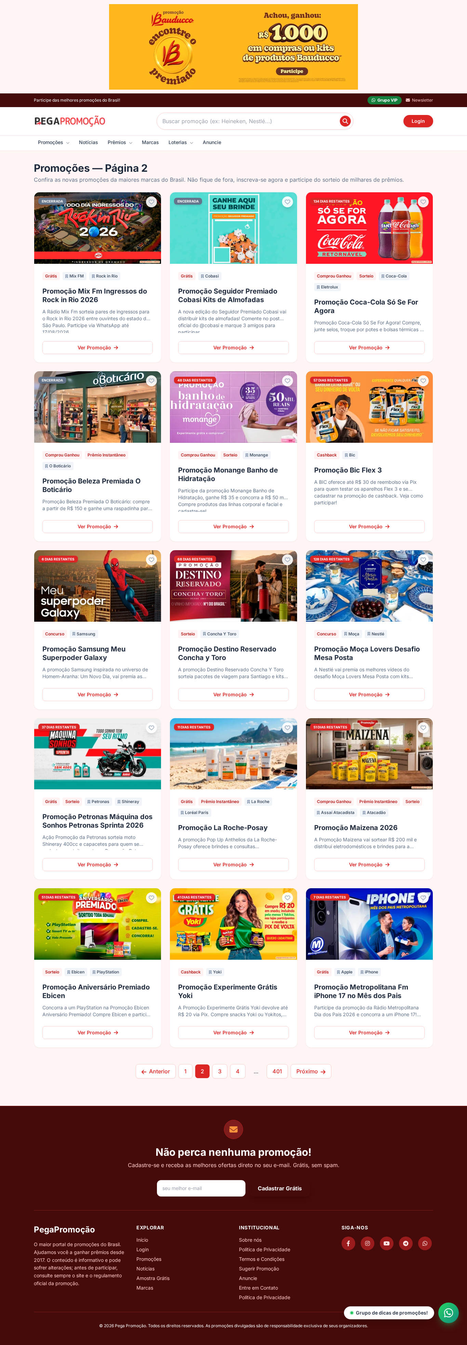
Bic (352, 454)
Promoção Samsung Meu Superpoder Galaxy (83, 653)
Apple (346, 971)
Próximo (307, 1071)
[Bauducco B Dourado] (233, 47)
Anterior (159, 1071)
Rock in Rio (107, 276)
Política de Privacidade (264, 1249)
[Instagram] (367, 1243)
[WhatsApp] (425, 1243)
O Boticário (60, 465)
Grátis (51, 276)
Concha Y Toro (221, 633)
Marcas (150, 142)
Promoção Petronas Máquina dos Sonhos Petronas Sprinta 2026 (97, 821)
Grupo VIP (387, 100)
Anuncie (212, 142)
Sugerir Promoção (259, 1268)
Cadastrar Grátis (280, 1188)
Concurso (54, 633)
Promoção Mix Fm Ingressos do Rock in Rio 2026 (94, 295)
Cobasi (212, 276)
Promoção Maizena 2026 (356, 828)
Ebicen (77, 971)
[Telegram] (406, 1243)
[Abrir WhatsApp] (448, 1313)
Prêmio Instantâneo (106, 454)
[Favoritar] (151, 201)
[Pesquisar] (345, 121)
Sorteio (366, 276)
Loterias (178, 142)
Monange (259, 454)
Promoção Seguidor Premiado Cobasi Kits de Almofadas (227, 295)
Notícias (88, 142)
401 (277, 1071)
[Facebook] (348, 1243)
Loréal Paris (197, 812)
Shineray (130, 801)
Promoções (51, 142)
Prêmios (118, 142)
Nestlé (378, 633)
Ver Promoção (94, 347)
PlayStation (108, 971)
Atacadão (376, 812)
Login (418, 121)
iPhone (371, 971)
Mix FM (76, 276)
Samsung (86, 633)
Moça (353, 633)
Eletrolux (329, 286)
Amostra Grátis (153, 1278)
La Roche (260, 801)
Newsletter (422, 100)
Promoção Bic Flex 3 (348, 470)
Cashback (327, 454)
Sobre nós (250, 1240)
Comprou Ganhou (334, 276)
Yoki (217, 971)
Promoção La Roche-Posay (223, 828)
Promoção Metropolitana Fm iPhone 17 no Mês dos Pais (361, 991)
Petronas (100, 801)
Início (142, 1240)
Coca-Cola (396, 276)
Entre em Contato (258, 1288)
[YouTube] (386, 1243)
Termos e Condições (261, 1259)
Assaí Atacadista (338, 812)
